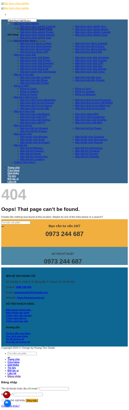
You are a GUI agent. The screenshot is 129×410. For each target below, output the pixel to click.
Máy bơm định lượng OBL (34, 108)
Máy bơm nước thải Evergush (36, 63)
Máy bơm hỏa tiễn (24, 74)
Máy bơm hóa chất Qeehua (35, 119)
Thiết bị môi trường (24, 162)
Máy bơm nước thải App (88, 66)
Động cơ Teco (83, 88)
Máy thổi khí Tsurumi (86, 153)
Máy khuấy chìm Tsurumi (89, 142)
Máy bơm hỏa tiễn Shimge (90, 80)
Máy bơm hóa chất (24, 111)
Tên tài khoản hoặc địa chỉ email (20, 388)
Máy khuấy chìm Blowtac (34, 136)
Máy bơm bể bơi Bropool (34, 128)
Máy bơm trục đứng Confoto (35, 43)
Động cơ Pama (28, 94)
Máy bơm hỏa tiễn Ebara (34, 80)
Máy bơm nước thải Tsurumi (91, 60)
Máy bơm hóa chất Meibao (35, 114)
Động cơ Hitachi (29, 91)
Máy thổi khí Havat (30, 153)
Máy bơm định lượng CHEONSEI (94, 103)
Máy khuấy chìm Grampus (89, 136)
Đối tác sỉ (13, 179)
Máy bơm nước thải (25, 54)
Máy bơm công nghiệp (26, 23)
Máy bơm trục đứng (25, 40)
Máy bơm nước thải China (90, 71)
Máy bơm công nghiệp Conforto (37, 26)
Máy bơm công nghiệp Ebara (36, 29)
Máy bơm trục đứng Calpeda (91, 43)
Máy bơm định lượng (25, 97)
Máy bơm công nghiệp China (91, 35)
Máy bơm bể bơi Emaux (33, 131)
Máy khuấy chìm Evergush (35, 142)
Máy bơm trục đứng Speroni (35, 46)
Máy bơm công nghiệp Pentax (37, 32)
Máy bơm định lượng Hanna (36, 105)
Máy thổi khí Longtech (32, 159)
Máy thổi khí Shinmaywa (88, 148)
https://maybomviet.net (30, 297)
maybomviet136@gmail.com (31, 292)
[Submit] (9, 24)
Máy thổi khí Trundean (87, 151)
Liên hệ (12, 181)
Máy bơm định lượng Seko (90, 108)
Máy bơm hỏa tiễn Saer (88, 77)
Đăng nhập (32, 400)
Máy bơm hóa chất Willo (88, 122)
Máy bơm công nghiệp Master (91, 29)
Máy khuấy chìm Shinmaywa (91, 139)
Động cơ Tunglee (85, 91)
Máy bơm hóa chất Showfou (91, 119)
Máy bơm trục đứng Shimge (90, 49)
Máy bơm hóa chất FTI (32, 122)
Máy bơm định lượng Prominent (93, 100)
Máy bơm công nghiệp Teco (90, 26)
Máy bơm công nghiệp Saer (35, 37)
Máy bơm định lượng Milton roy (92, 105)
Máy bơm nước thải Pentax (35, 60)
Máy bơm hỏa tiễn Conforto (35, 77)
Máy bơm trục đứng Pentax (35, 49)
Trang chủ (14, 167)
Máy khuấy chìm (23, 134)
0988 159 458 (23, 287)
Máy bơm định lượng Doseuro (37, 103)
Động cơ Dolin (28, 88)
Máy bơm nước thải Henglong (92, 57)
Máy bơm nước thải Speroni (36, 66)
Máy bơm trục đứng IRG (88, 52)
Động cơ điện (21, 86)
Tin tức (12, 176)
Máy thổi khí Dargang (32, 151)
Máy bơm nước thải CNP (89, 63)
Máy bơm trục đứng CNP (34, 52)
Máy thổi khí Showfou (87, 156)
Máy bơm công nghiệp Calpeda (92, 32)
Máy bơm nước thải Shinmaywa (38, 71)
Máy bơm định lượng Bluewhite (38, 100)
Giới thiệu (13, 173)
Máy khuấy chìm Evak (32, 139)
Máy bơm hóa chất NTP (33, 117)
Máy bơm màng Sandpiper (90, 117)
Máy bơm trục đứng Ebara (89, 46)
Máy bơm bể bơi (23, 125)
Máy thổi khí (20, 145)
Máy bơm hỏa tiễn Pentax (34, 83)
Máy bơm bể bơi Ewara (88, 128)
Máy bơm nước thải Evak (34, 69)
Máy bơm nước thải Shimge (91, 69)
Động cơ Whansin (85, 94)
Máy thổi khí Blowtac (31, 148)
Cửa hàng (14, 170)
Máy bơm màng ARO (87, 114)
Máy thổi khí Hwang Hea (34, 156)
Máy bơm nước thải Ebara (35, 57)
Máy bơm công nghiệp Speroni (37, 35)
